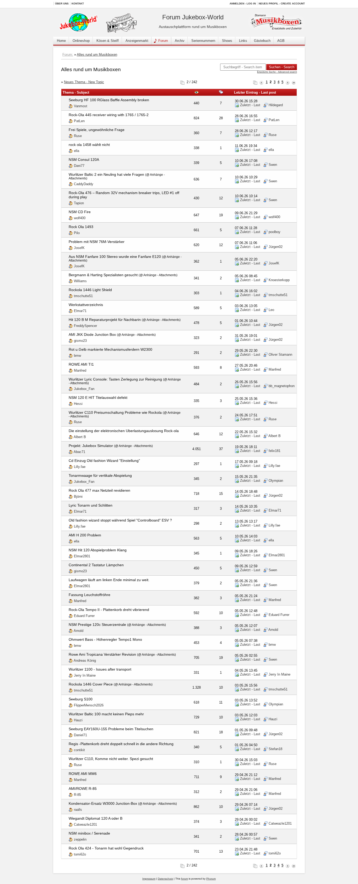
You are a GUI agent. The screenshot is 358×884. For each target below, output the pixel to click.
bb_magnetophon (282, 386)
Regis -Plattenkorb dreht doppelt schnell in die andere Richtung (121, 744)
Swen (273, 165)
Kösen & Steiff (107, 41)
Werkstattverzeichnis (86, 305)
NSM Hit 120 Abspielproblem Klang (98, 550)
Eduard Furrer (84, 616)
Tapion (79, 203)
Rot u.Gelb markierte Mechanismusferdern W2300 (110, 349)
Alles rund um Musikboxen (97, 54)
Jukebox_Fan (84, 389)
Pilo (77, 233)
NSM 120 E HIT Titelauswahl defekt (98, 397)
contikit (79, 750)
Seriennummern (203, 41)
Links (243, 41)
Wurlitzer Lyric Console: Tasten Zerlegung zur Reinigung (115, 379)
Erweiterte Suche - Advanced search (277, 72)
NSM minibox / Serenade (89, 833)
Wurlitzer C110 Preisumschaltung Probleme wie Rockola (115, 412)
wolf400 (79, 218)
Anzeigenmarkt (137, 41)
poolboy (274, 232)
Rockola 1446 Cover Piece (91, 684)
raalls (78, 810)
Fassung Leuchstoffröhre (89, 595)
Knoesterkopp (279, 280)
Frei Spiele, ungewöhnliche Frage (96, 130)
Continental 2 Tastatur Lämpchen (96, 565)
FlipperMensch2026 (89, 705)
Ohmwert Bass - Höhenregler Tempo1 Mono (105, 639)
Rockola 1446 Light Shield (90, 290)
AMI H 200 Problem (85, 535)
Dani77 (79, 166)
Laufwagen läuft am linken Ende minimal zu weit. (109, 580)
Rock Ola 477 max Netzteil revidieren (99, 490)
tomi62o (80, 854)
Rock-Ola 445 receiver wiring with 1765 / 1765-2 (109, 115)
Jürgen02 (276, 247)
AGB (281, 41)
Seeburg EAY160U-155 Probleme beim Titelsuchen (111, 729)
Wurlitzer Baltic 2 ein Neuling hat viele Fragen (106, 174)
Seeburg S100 (81, 699)
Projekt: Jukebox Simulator (91, 446)
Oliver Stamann (280, 354)
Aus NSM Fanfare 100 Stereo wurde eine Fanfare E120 (115, 256)
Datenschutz (165, 878)
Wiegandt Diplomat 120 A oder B (95, 818)
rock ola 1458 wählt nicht (89, 145)
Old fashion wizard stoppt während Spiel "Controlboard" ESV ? (120, 520)
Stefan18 (275, 749)
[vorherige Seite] (261, 82)
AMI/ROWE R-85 (83, 788)
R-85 (77, 795)
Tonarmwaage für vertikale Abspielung (100, 475)
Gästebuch (262, 41)
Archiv (180, 41)
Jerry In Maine (85, 675)
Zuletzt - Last (249, 105)
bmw (77, 356)
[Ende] (294, 82)
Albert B (80, 437)
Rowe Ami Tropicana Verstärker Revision (102, 654)
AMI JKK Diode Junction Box (92, 334)
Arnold (78, 631)
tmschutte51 (83, 296)
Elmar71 (80, 311)
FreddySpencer (85, 326)
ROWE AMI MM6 (83, 774)
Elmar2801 (82, 556)
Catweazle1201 (85, 824)
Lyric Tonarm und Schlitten (90, 505)
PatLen (79, 121)
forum (184, 878)
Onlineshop (81, 41)
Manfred (80, 370)
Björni (78, 496)
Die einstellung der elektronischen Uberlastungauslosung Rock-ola (124, 431)
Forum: (67, 54)
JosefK (79, 248)
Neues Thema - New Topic (84, 82)
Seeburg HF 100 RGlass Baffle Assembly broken (109, 100)
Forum (163, 41)
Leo (271, 310)
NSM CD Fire (80, 212)
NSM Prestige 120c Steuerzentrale (97, 624)
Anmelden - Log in (243, 3)
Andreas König (85, 660)
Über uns (62, 3)
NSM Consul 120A (84, 159)
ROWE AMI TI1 (81, 364)
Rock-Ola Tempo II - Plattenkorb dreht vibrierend (109, 610)
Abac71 (79, 452)
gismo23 (80, 341)
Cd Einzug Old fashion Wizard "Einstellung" (104, 460)
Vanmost (80, 106)
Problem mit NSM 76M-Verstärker (96, 242)
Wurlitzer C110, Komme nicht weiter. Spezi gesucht (111, 759)
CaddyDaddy (83, 184)
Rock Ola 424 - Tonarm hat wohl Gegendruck (106, 848)
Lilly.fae (79, 467)
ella (76, 151)
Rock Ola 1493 (81, 227)
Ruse (78, 136)
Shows (227, 41)
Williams (80, 281)
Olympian (276, 481)
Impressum (148, 878)
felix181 (274, 451)
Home (61, 41)
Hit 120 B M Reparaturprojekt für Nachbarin (105, 320)
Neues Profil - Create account (282, 3)
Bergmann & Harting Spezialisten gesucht (103, 275)
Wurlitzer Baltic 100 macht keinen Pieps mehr (106, 714)
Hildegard (276, 105)
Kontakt (78, 3)
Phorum (211, 878)
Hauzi (78, 720)
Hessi (78, 404)
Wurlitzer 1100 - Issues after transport (100, 669)
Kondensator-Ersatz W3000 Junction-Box (103, 803)
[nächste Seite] (287, 82)
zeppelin (80, 839)
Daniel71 (80, 735)
